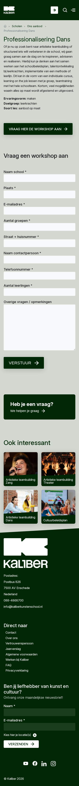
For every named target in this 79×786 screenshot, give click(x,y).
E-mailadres (14, 204)
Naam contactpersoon (22, 253)
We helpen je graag (24, 411)
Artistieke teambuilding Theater (58, 469)
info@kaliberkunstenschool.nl (23, 606)
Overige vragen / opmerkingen (28, 302)
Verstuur (20, 363)
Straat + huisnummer (21, 237)
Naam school (15, 172)
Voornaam (19, 415)
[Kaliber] (13, 10)
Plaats (10, 188)
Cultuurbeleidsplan (58, 507)
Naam (9, 706)
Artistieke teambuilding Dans (21, 507)
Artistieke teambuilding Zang (21, 469)
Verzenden (18, 744)
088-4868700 (14, 600)
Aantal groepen (17, 221)
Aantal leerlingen (18, 285)
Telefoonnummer (18, 269)
